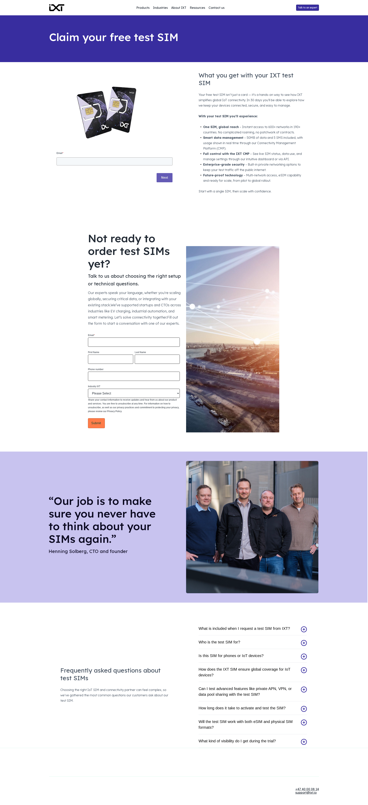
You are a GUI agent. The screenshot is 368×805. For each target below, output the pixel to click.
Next (164, 177)
